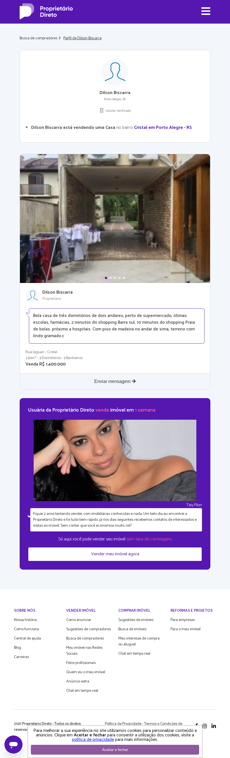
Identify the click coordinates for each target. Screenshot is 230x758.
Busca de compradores (38, 38)
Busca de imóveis (132, 629)
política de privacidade (93, 739)
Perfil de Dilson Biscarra (82, 38)
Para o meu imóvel (186, 629)
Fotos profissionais (81, 663)
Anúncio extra (77, 681)
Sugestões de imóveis (135, 620)
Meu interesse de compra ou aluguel (139, 641)
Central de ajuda (27, 638)
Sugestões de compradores (88, 629)
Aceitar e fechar (115, 750)
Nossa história (25, 620)
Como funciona (26, 629)
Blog (17, 648)
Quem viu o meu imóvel (85, 672)
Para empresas (183, 620)
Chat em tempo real (82, 691)
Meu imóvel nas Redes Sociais (84, 651)
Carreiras (21, 657)
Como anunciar (78, 620)
